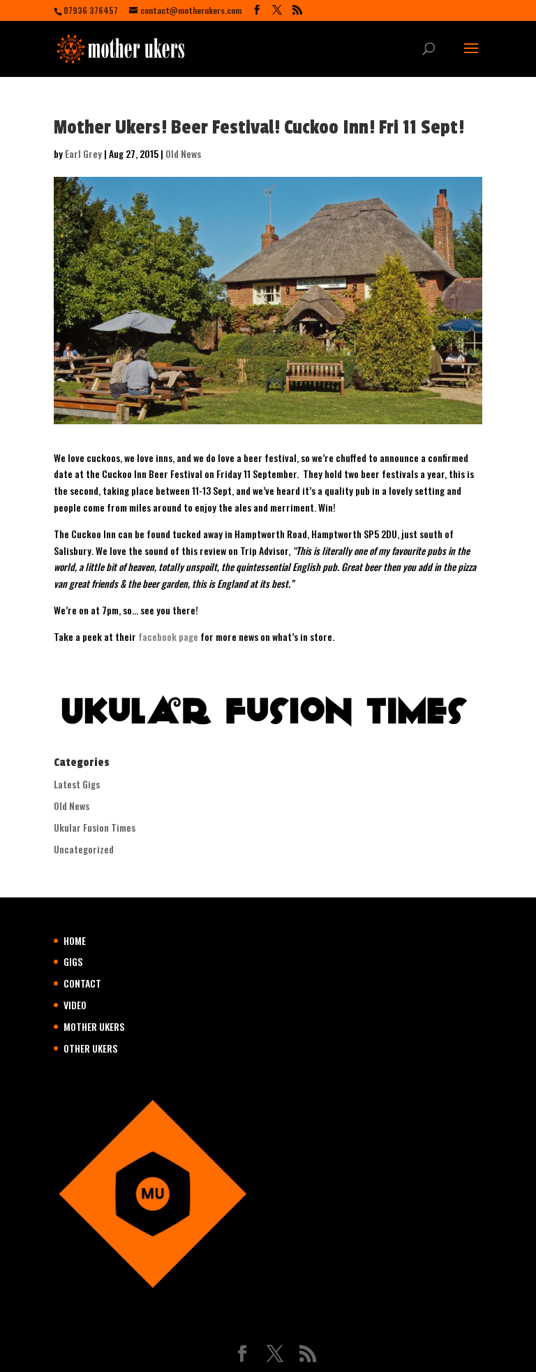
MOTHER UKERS (94, 1026)
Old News (183, 153)
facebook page (168, 636)
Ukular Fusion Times (94, 827)
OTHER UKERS (90, 1048)
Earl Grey (83, 153)
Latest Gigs (77, 784)
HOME (75, 940)
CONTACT (82, 983)
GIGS (73, 961)
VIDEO (75, 1004)
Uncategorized (84, 849)
